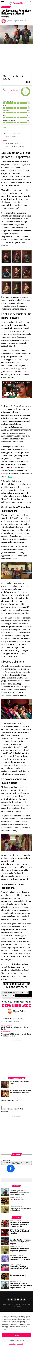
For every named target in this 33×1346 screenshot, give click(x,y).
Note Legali (20, 1344)
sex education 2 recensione (10, 1021)
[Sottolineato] (5, 1109)
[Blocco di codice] (14, 1109)
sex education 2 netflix (21, 1020)
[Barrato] (7, 1109)
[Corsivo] (4, 1109)
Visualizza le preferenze (16, 1340)
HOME (4, 1304)
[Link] (16, 1109)
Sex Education (18, 1018)
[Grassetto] (2, 1109)
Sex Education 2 (7, 1020)
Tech (28, 1304)
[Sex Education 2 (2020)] (10, 91)
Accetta (16, 1335)
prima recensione (19, 787)
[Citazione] (12, 1109)
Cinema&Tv (17, 1304)
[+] (21, 1108)
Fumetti (24, 1304)
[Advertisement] (16, 58)
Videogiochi (10, 1304)
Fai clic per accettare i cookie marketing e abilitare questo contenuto (16, 1163)
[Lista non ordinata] (11, 1109)
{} (18, 1108)
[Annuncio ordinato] (9, 1109)
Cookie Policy (12, 1344)
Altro (14, 1307)
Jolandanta (11, 22)
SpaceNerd (6, 1160)
